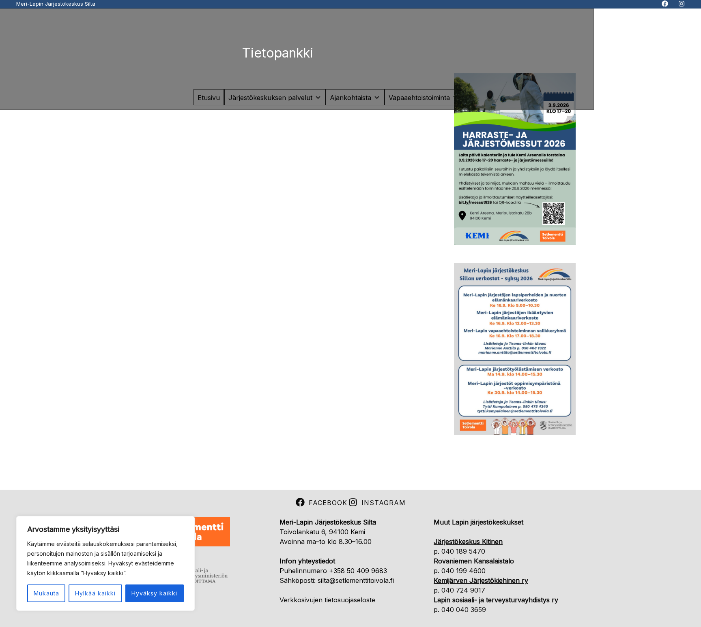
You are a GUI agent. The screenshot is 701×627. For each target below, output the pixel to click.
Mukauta (46, 593)
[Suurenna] (565, 84)
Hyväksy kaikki (154, 593)
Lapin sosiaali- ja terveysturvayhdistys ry (496, 600)
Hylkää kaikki (95, 593)
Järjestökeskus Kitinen (468, 541)
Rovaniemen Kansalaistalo (474, 561)
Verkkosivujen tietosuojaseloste (327, 600)
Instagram (383, 503)
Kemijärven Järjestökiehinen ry (481, 580)
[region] (105, 563)
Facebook (328, 503)
